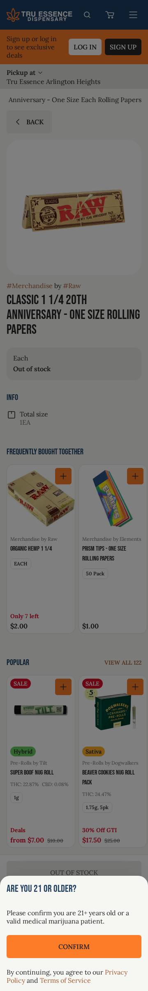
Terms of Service (65, 980)
